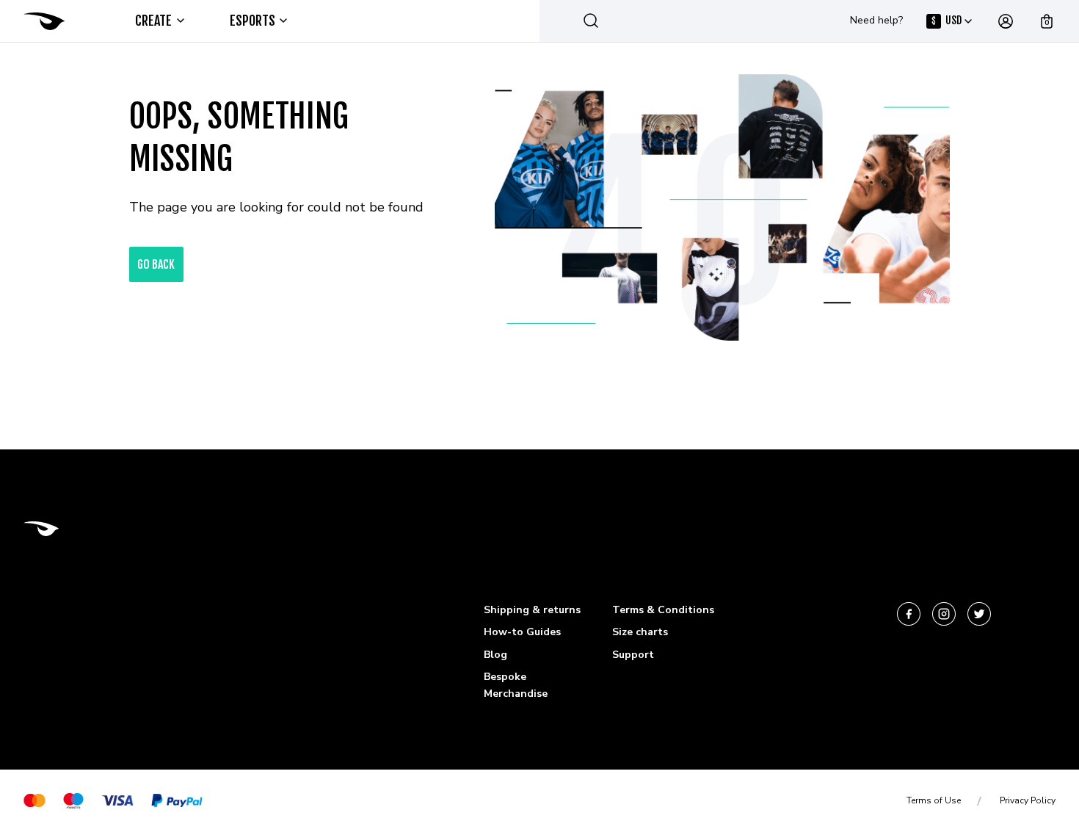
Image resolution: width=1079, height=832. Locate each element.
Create (153, 20)
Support (633, 655)
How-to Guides (522, 632)
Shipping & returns (532, 610)
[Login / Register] (1005, 21)
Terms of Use (934, 800)
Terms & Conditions (663, 610)
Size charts (640, 632)
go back (156, 264)
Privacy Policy (1028, 800)
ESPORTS (253, 20)
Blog (495, 655)
